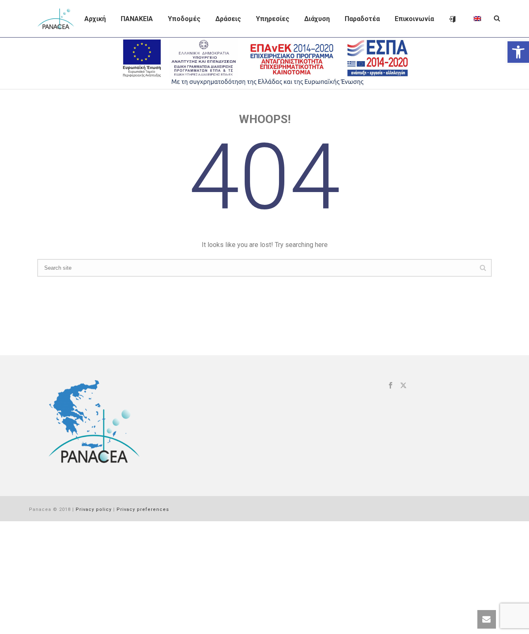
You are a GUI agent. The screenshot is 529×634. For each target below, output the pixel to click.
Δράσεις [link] (228, 19)
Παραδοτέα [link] (362, 19)
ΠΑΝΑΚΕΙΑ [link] (137, 19)
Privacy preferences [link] (143, 509)
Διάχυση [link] (317, 19)
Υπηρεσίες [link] (272, 19)
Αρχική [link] (95, 19)
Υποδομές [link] (184, 19)
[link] (518, 52)
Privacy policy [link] (94, 509)
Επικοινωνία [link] (414, 19)
